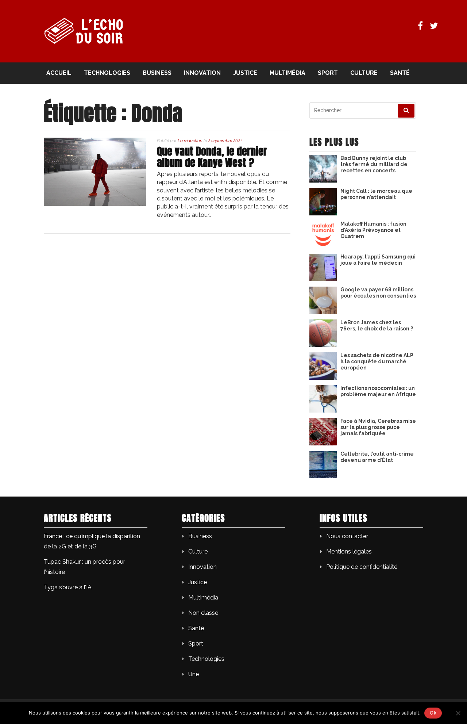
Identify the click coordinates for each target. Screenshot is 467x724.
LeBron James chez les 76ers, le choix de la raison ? (376, 325)
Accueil (59, 72)
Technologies (107, 72)
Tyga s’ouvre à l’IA (68, 587)
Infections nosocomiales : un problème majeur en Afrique (378, 391)
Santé (400, 72)
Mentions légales (349, 551)
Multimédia (287, 72)
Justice (245, 72)
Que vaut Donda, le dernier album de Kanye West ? (212, 156)
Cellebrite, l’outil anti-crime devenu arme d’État (377, 457)
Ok (433, 713)
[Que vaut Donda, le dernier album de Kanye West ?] (95, 203)
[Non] (458, 713)
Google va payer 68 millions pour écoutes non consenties (378, 293)
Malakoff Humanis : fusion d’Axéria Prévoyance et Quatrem (373, 230)
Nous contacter (347, 536)
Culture (364, 72)
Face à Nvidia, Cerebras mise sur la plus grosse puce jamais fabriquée (378, 427)
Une (193, 674)
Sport (328, 72)
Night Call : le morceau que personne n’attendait (376, 194)
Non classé (203, 612)
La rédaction (190, 140)
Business (157, 72)
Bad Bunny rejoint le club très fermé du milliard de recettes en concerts (374, 164)
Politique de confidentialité (361, 566)
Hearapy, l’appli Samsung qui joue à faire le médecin (378, 260)
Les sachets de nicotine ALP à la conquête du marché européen (376, 361)
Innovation (202, 72)
